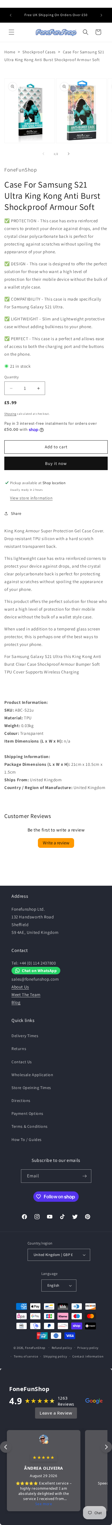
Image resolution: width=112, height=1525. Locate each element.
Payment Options (27, 1113)
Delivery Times (24, 1035)
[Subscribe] (84, 1176)
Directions (20, 1100)
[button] (11, 32)
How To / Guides (26, 1139)
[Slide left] (43, 153)
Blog (15, 1002)
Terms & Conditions (29, 1126)
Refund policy (62, 1348)
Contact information (87, 1356)
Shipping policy (55, 1356)
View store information (31, 497)
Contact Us (21, 1061)
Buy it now (56, 463)
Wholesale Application (32, 1074)
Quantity (11, 377)
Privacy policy (88, 1348)
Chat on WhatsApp (39, 970)
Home (9, 51)
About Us (20, 987)
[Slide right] (68, 153)
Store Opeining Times (31, 1087)
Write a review (56, 843)
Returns (18, 1048)
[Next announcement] (101, 15)
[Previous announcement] (10, 15)
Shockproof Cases (39, 51)
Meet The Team (25, 994)
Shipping (10, 414)
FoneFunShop (35, 1347)
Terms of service (26, 1356)
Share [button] (16, 513)
